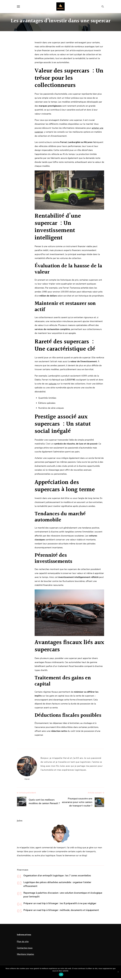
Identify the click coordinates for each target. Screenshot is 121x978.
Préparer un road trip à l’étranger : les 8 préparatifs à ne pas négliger (59, 903)
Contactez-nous (24, 948)
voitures (52, 383)
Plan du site (23, 941)
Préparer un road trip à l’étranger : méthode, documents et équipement (61, 910)
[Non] (118, 972)
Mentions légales (25, 954)
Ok (61, 974)
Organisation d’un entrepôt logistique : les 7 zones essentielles (57, 875)
